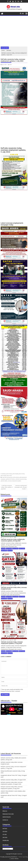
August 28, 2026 (5, 537)
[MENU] (26, 13)
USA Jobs (5, 831)
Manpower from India (8, 814)
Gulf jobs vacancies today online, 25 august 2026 (13, 779)
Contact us (5, 819)
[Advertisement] (14, 31)
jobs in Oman (21, 473)
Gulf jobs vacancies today (21, 479)
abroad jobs (9, 477)
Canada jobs (6, 840)
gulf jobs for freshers (10, 479)
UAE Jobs (5, 837)
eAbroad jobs (16, 477)
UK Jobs (5, 834)
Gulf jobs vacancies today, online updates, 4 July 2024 (7, 487)
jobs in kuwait (15, 473)
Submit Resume (7, 817)
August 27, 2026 (5, 585)
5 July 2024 (4, 477)
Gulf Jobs (4, 473)
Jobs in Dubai (9, 473)
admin (10, 64)
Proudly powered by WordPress (8, 857)
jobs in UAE (9, 475)
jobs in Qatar (3, 475)
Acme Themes (15, 858)
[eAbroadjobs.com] (2, 13)
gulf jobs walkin (4, 481)
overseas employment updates (14, 481)
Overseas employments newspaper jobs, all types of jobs (21, 487)
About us (5, 811)
